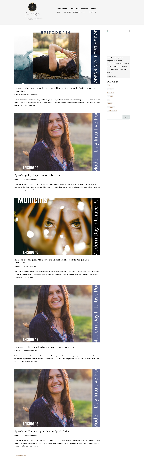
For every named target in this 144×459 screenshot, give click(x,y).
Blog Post (110, 89)
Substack (92, 12)
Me (77, 9)
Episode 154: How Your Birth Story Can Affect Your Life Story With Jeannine (54, 89)
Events (93, 9)
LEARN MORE (111, 76)
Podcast (84, 9)
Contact (67, 12)
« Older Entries (20, 455)
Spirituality (111, 107)
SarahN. (17, 95)
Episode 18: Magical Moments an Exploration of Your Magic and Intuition (51, 261)
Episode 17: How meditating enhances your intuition (45, 347)
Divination (110, 93)
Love (108, 100)
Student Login (79, 12)
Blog (59, 12)
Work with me (63, 9)
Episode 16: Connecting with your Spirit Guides (42, 431)
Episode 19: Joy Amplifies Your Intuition (38, 175)
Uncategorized (112, 111)
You (72, 9)
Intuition (110, 96)
